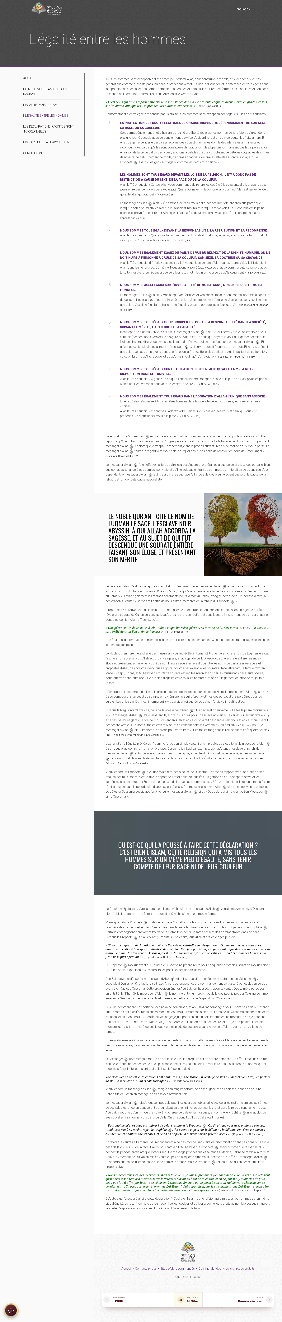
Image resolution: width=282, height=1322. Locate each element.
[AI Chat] (11, 1309)
